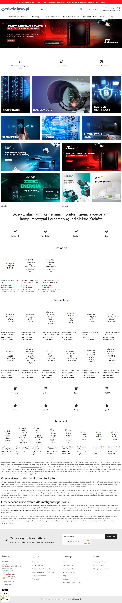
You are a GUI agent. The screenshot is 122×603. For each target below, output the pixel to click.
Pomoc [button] (96, 556)
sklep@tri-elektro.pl (8, 581)
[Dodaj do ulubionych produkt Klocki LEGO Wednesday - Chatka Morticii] (11, 429)
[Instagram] (6, 590)
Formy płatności (37, 565)
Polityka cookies (68, 565)
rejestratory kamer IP (21, 510)
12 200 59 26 (6, 585)
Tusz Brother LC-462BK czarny (82, 448)
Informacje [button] (67, 556)
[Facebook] (3, 590)
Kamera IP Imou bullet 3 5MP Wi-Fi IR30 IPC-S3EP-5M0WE (50, 333)
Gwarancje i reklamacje (101, 562)
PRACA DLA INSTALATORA (72, 582)
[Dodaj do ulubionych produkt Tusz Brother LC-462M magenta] (118, 429)
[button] (112, 17)
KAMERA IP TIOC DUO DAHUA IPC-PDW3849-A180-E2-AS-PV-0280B (91, 371)
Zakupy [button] (35, 556)
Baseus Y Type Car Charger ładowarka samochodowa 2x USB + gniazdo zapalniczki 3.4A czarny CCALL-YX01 (37, 448)
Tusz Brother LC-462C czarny (99, 448)
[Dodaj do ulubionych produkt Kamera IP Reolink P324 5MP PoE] (17, 256)
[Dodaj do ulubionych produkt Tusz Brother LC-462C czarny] (103, 429)
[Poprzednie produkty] (5, 433)
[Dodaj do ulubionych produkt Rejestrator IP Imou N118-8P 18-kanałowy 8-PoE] (57, 429)
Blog (64, 576)
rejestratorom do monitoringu (31, 467)
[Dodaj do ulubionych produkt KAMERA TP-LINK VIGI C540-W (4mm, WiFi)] (118, 308)
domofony (75, 516)
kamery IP (110, 505)
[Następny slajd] (118, 33)
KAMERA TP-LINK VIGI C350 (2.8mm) (90, 333)
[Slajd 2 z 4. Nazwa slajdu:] (61, 33)
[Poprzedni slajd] (4, 33)
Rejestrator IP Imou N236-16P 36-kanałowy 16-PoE (67, 448)
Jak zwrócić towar (99, 565)
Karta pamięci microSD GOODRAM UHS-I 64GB (49, 371)
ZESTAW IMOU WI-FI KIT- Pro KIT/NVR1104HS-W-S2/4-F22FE (70, 371)
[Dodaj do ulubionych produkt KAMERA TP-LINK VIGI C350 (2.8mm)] (98, 308)
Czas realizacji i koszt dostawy (42, 569)
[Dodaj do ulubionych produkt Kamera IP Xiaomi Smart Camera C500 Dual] (17, 308)
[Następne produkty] (116, 433)
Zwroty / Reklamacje (39, 576)
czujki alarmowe (101, 484)
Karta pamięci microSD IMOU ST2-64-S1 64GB (10, 371)
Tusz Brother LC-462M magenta (114, 448)
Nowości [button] (61, 421)
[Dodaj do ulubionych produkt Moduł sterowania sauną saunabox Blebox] (78, 308)
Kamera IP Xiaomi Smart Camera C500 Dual (8, 333)
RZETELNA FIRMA (69, 572)
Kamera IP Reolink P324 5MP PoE (9, 281)
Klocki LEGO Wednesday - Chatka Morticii (7, 448)
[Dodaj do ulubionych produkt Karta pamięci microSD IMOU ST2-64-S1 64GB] (17, 346)
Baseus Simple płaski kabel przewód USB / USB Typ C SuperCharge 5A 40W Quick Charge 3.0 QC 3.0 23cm (22, 448)
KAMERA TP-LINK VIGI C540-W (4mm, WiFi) (111, 333)
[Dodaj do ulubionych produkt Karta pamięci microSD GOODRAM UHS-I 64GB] (57, 346)
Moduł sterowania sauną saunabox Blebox (69, 333)
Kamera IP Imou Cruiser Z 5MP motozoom (29, 333)
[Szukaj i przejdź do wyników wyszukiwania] (81, 9)
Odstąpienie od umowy (101, 569)
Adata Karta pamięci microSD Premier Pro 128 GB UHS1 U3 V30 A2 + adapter (30, 371)
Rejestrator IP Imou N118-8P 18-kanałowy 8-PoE (53, 448)
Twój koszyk (36, 579)
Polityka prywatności (69, 569)
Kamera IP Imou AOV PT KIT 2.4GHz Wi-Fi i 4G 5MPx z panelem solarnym (111, 371)
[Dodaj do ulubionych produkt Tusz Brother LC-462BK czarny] (88, 429)
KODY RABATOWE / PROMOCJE (43, 572)
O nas (65, 562)
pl (88, 9)
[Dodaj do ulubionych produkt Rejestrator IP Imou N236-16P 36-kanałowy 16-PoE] (72, 429)
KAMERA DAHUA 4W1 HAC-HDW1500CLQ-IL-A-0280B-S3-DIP (30, 281)
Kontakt (65, 579)
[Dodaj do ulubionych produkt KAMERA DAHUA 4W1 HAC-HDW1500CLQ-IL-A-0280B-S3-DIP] (37, 256)
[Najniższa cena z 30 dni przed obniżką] (18, 289)
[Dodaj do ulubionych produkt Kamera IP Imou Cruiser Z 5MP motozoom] (37, 308)
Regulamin (35, 562)
